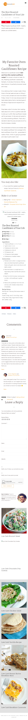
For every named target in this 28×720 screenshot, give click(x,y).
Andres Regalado (12, 374)
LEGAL (17, 715)
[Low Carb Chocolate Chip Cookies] (14, 553)
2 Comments (16, 17)
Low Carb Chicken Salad (11, 611)
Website (3, 459)
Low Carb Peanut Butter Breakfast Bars (11, 674)
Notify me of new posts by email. (9, 475)
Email (2, 451)
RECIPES (13, 715)
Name (2, 443)
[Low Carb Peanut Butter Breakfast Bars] (14, 658)
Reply (2, 369)
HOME (2, 715)
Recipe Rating (4, 417)
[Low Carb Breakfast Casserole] (14, 691)
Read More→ (7, 500)
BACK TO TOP (7, 715)
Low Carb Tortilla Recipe (11, 642)
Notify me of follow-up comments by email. (12, 469)
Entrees (4, 313)
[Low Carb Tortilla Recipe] (14, 627)
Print (15, 222)
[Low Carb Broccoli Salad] (14, 520)
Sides (14, 313)
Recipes (9, 313)
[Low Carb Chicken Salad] (14, 595)
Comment (4, 423)
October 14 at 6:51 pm (11, 337)
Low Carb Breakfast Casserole (13, 707)
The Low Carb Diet (9, 4)
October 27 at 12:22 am (14, 375)
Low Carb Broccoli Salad (10, 536)
